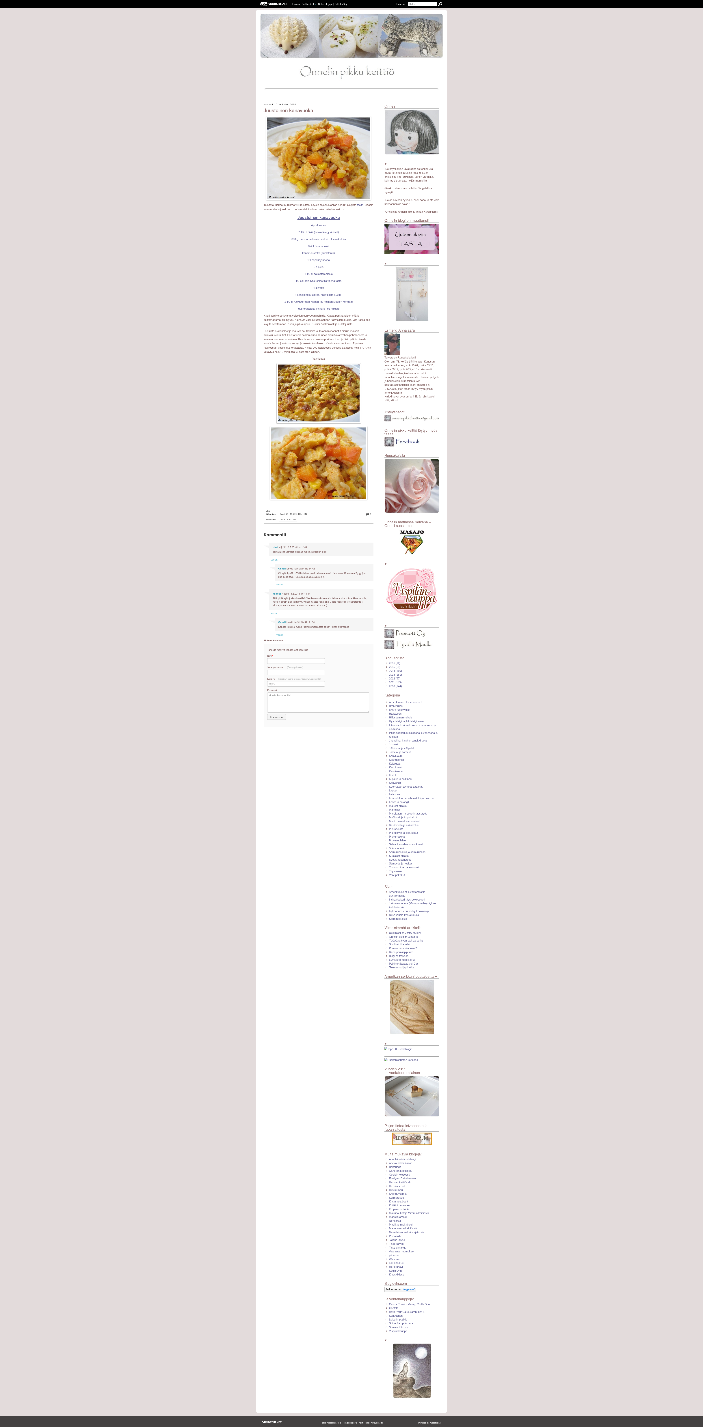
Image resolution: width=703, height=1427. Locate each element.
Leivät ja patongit (399, 802)
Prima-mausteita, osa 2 (403, 948)
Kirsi (275, 547)
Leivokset (395, 794)
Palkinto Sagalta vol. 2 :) (403, 963)
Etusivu (296, 4)
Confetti (393, 1308)
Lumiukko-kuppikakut (402, 959)
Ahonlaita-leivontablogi (402, 1159)
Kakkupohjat (396, 759)
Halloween (395, 713)
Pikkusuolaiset (397, 840)
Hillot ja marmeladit (400, 717)
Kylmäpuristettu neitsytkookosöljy (409, 911)
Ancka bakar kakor (400, 1163)
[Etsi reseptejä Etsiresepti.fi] (401, 1059)
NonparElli (395, 1220)
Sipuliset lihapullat (399, 944)
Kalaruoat (394, 763)
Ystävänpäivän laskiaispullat (406, 940)
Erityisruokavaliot (399, 709)
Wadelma (394, 1259)
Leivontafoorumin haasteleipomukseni (411, 798)
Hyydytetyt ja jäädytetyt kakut (406, 721)
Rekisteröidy (340, 4)
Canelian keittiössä (400, 1170)
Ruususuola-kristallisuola (404, 914)
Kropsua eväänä (399, 1209)
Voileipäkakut (397, 875)
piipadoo (394, 1255)
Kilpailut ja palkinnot (400, 778)
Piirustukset (396, 828)
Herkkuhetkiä (397, 1186)
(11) (394, 663)
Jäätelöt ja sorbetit (400, 752)
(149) (395, 682)
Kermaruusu (396, 1197)
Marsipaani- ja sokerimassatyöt (408, 813)
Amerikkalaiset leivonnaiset (405, 702)
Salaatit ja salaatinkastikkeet (406, 844)
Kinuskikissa (396, 1274)
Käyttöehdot (364, 1422)
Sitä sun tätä (396, 848)
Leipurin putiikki (398, 1319)
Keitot (392, 775)
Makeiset (394, 809)
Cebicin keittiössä (399, 1174)
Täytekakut (395, 871)
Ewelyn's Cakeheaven (402, 1178)
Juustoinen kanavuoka (288, 110)
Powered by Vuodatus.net (429, 1422)
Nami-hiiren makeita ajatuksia (406, 1232)
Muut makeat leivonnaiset (404, 821)
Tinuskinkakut (397, 1247)
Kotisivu (294, 678)
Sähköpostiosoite (285, 667)
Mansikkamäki (398, 1216)
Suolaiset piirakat (399, 855)
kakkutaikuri (396, 1262)
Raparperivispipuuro (401, 952)
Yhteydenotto (377, 1422)
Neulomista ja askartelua (404, 825)
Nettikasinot (308, 4)
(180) (395, 670)
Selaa (325, 4)
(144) (395, 686)
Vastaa (274, 559)
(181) (395, 674)
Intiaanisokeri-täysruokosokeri (407, 899)
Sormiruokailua (398, 918)
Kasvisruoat (396, 771)
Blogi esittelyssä (398, 955)
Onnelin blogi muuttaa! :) (403, 936)
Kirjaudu (400, 4)
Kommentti (272, 690)
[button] (315, 4)
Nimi (270, 655)
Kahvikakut (395, 755)
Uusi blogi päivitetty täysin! (405, 932)
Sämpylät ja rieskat (400, 863)
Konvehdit (395, 782)
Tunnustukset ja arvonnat (404, 867)
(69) (394, 666)
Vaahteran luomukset (401, 1251)
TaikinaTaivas (397, 1239)
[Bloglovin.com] (400, 1288)
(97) (394, 678)
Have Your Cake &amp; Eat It (406, 1311)
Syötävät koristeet (400, 859)
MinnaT (277, 593)
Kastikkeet (395, 767)
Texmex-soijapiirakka (401, 967)
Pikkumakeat (397, 836)
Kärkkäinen (396, 1315)
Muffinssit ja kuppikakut (403, 817)
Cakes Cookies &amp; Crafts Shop (410, 1304)
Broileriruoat (288, 519)
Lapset (393, 790)
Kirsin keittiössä (398, 1201)
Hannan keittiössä (399, 1182)
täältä (360, 204)
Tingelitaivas (396, 1243)
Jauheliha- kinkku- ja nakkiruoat (408, 740)
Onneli (282, 568)
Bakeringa (395, 1166)
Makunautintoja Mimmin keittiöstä (409, 1213)
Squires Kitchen (398, 1327)
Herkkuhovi (396, 1266)
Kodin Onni (395, 1270)
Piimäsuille (395, 1236)
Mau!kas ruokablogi (400, 1224)
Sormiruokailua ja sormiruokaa (407, 851)
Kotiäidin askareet (399, 1205)
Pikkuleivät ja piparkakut (403, 832)
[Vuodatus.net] (272, 1422)
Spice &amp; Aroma (401, 1323)
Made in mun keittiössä (403, 1228)
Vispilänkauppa (398, 1331)
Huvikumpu (396, 1189)
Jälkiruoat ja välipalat (401, 748)
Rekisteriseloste (350, 1422)
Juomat (393, 744)
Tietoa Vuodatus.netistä (330, 1422)
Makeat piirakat (398, 805)
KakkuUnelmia (398, 1193)
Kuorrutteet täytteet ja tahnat (406, 786)
